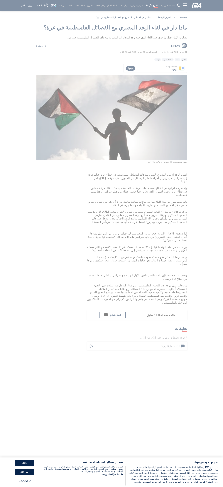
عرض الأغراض (25, 481)
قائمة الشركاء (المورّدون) (112, 474)
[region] (111, 472)
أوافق (24, 463)
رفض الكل (24, 472)
